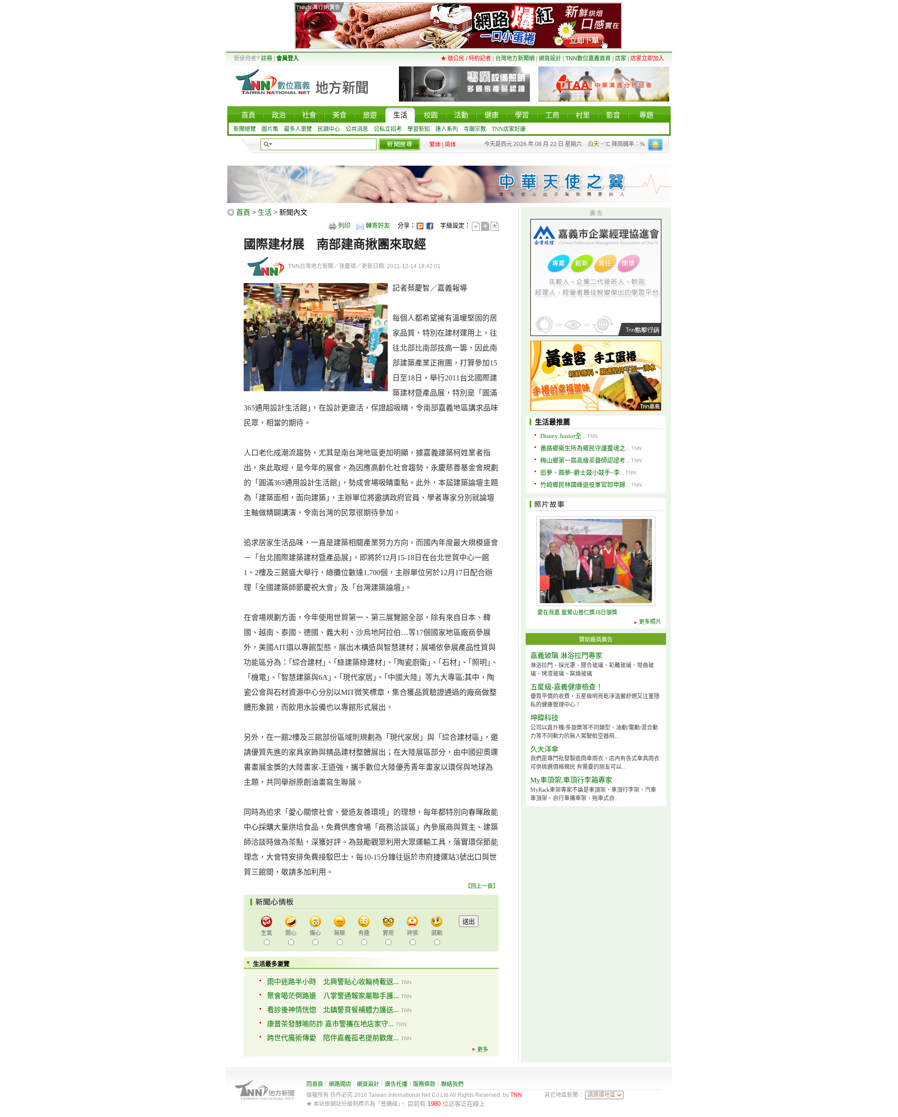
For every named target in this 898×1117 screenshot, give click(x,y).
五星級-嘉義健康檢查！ (566, 687)
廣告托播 (396, 1084)
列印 (344, 225)
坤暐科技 (544, 718)
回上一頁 (482, 886)
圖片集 (269, 129)
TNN (516, 1095)
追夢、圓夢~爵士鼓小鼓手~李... (582, 472)
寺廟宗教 (474, 129)
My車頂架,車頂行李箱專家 (571, 780)
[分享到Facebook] (430, 225)
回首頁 (314, 1084)
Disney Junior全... (563, 435)
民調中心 (329, 129)
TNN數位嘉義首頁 (588, 58)
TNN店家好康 (509, 129)
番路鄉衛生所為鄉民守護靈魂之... (585, 448)
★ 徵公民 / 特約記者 (466, 58)
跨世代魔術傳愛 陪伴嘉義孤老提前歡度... (333, 1038)
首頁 (243, 212)
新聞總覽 (244, 129)
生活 (265, 212)
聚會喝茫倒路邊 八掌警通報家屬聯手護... (333, 996)
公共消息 (357, 129)
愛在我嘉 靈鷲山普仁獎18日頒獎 (577, 612)
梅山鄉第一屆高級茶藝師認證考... (585, 460)
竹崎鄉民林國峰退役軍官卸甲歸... (585, 484)
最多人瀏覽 (298, 129)
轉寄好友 (378, 225)
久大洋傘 (544, 749)
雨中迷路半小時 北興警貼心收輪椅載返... (333, 982)
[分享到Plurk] (420, 225)
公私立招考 (388, 129)
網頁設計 (550, 58)
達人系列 (446, 129)
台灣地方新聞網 (515, 58)
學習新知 (418, 129)
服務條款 (424, 1084)
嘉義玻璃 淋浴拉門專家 (566, 655)
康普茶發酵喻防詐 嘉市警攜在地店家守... (330, 1024)
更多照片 (650, 622)
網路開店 (340, 1084)
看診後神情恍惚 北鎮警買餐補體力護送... (333, 1010)
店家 (620, 58)
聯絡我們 (452, 1084)
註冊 (266, 58)
